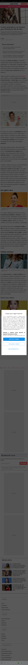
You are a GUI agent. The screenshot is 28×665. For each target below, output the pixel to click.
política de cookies (8, 329)
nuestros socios (21, 316)
